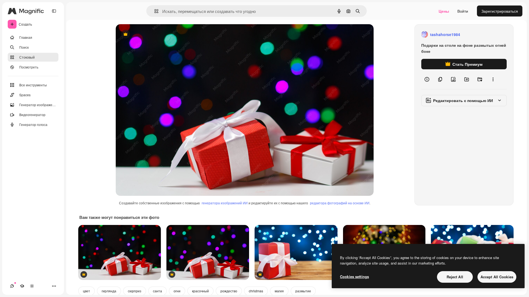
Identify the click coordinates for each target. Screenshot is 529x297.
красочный (200, 290)
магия (279, 290)
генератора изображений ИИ (225, 202)
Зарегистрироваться (499, 11)
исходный (152, 34)
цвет (86, 290)
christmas (256, 290)
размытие (303, 290)
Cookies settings (354, 276)
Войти (462, 11)
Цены (444, 11)
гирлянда (109, 290)
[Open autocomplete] (154, 11)
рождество (228, 290)
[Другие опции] (492, 79)
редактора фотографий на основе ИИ (339, 202)
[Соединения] (12, 286)
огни (177, 290)
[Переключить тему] (32, 286)
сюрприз (134, 290)
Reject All (455, 276)
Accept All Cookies (497, 276)
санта (157, 290)
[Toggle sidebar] (54, 11)
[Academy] (22, 286)
